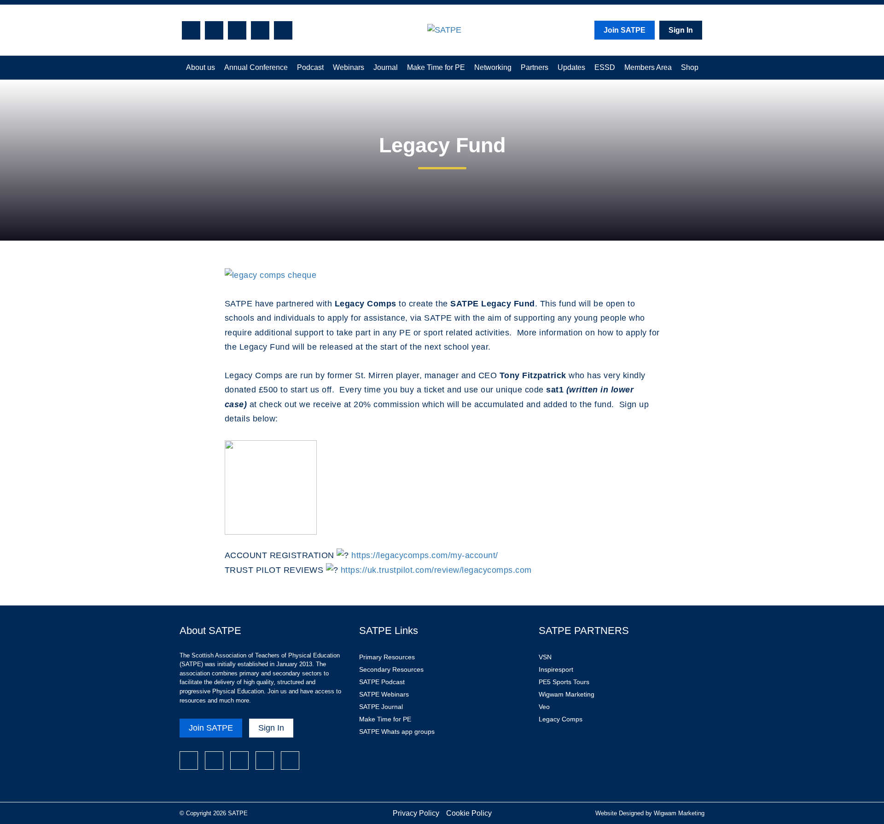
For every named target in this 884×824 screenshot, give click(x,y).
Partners (534, 67)
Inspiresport (556, 669)
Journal (385, 67)
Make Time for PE (436, 67)
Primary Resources (387, 657)
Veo (544, 706)
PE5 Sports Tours (564, 682)
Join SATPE (625, 30)
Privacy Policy (416, 813)
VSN (545, 657)
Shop (689, 67)
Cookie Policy (469, 813)
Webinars (348, 67)
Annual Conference (256, 67)
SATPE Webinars (384, 694)
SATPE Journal (381, 706)
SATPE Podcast (382, 682)
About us (200, 67)
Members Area (648, 67)
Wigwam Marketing (566, 694)
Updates (571, 67)
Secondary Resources (391, 669)
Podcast (310, 67)
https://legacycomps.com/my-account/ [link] (424, 555)
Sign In (681, 30)
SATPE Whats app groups (397, 731)
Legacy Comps (560, 719)
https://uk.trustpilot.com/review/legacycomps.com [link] (436, 570)
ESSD (604, 67)
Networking (493, 67)
